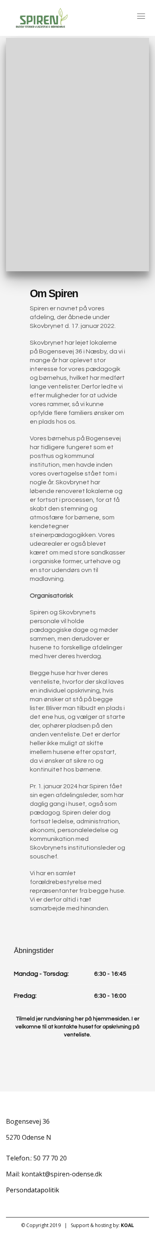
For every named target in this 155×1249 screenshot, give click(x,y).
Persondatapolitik (32, 1190)
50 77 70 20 (50, 1158)
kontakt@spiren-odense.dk (61, 1174)
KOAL (127, 1225)
